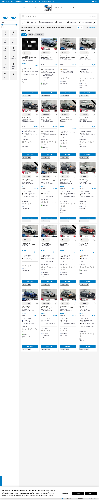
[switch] (5, 16)
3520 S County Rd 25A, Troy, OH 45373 (12, 1)
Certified (13, 15)
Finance (37, 8)
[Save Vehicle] (37, 53)
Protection (72, 8)
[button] (5, 33)
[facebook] (93, 1)
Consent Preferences (1, 480)
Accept (90, 493)
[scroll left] (23, 22)
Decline (78, 493)
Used (5, 15)
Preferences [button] (50, 495)
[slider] (2, 24)
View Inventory (28, 8)
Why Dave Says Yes (60, 8)
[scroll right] (94, 22)
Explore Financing (27, 95)
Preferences (65, 493)
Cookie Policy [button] (18, 495)
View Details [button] (30, 92)
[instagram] (96, 1)
